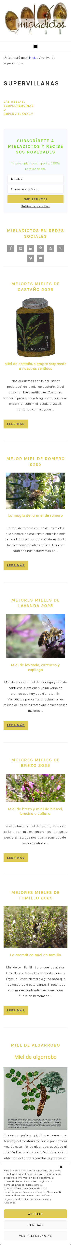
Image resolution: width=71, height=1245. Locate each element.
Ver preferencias (35, 1235)
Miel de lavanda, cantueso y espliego (35, 667)
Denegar (36, 1225)
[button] (61, 1167)
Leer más (16, 424)
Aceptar (35, 1214)
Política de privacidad (35, 206)
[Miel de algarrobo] (35, 1128)
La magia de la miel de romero (35, 515)
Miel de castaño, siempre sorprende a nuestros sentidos (35, 365)
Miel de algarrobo (35, 1057)
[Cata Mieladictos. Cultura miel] (35, 37)
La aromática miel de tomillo (35, 955)
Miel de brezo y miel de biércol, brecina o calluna (35, 811)
